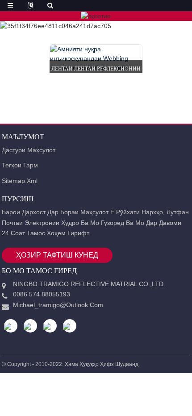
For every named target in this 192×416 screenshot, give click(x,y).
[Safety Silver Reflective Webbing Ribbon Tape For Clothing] (96, 59)
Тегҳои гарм (20, 165)
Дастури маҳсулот (28, 150)
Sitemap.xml (20, 180)
